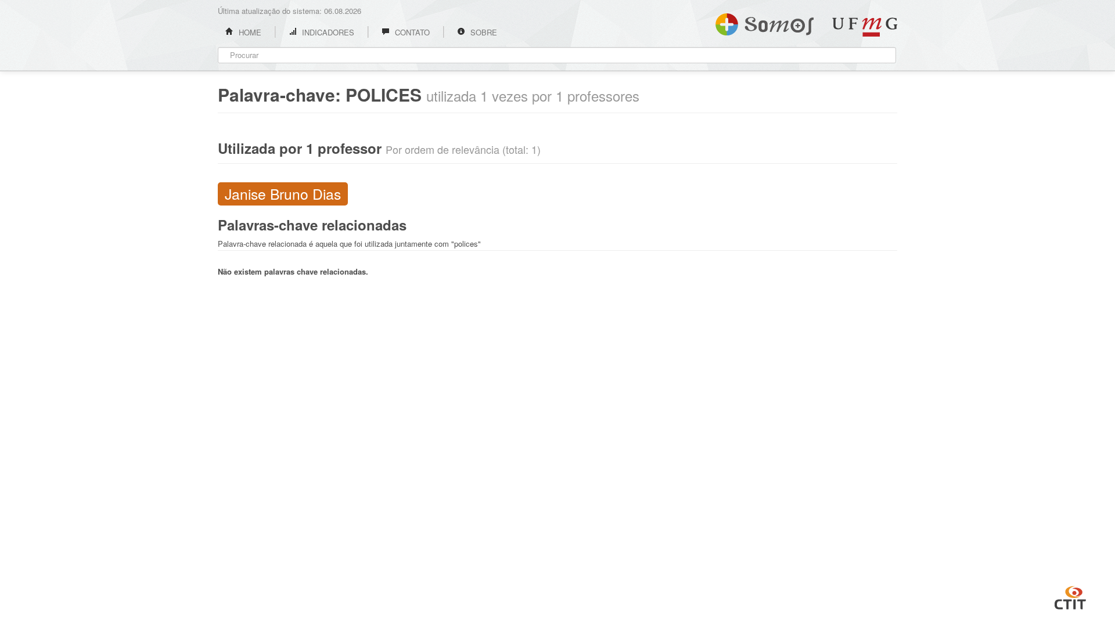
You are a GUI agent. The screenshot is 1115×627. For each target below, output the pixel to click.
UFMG (864, 27)
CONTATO (411, 32)
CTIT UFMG (1070, 596)
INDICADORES (327, 32)
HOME (248, 32)
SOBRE (482, 32)
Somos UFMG (764, 22)
